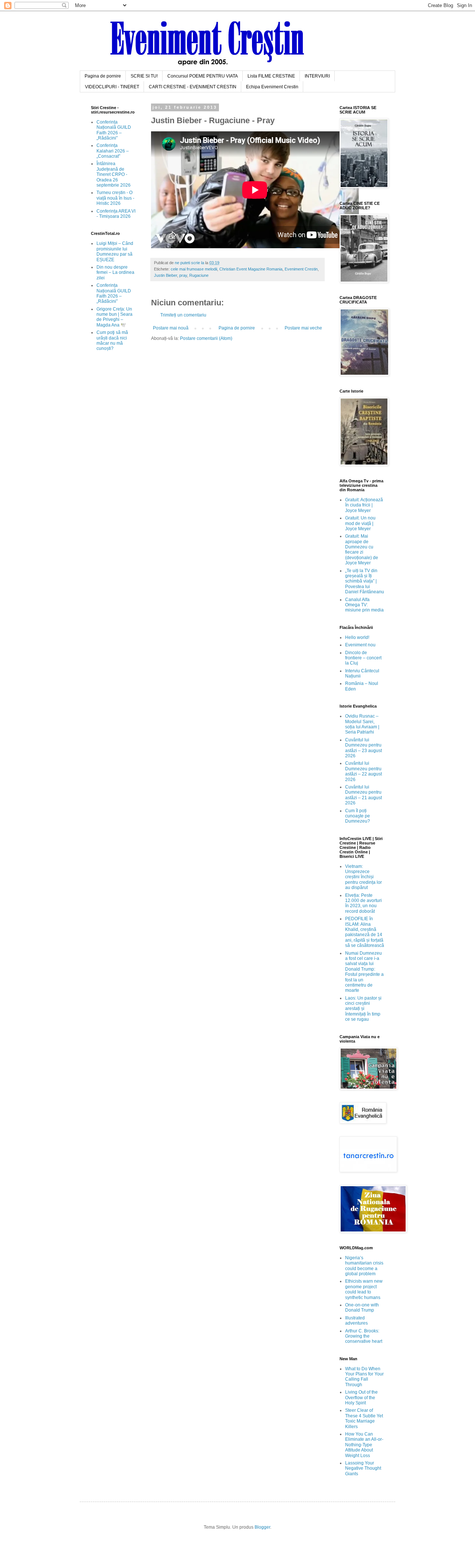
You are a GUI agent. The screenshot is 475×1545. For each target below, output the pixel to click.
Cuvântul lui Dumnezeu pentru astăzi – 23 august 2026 (363, 747)
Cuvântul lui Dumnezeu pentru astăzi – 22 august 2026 (363, 771)
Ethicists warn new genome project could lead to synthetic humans (364, 1289)
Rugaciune (199, 275)
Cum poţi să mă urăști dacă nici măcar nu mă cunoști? (112, 340)
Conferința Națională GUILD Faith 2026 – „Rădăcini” (113, 130)
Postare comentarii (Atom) (206, 338)
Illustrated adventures (356, 1320)
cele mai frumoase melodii (194, 269)
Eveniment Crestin (301, 269)
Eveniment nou (360, 644)
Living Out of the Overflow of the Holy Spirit (361, 1397)
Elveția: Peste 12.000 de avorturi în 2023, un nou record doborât (363, 903)
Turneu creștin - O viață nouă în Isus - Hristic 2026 (115, 198)
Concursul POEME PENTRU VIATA (202, 76)
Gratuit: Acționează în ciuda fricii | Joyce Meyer (364, 505)
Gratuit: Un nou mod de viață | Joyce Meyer (360, 523)
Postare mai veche (303, 328)
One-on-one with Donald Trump (362, 1307)
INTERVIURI (317, 76)
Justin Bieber (165, 275)
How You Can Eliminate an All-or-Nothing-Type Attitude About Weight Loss (364, 1444)
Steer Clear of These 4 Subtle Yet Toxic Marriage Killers (364, 1418)
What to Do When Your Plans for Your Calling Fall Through (364, 1376)
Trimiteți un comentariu (183, 315)
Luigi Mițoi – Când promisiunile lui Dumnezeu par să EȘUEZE (114, 251)
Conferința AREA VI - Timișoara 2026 (115, 214)
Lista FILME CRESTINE (271, 76)
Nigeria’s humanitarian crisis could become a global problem (364, 1265)
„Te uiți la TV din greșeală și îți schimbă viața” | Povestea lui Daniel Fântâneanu (364, 581)
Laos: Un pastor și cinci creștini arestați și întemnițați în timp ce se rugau (363, 1008)
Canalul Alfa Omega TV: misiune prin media (364, 605)
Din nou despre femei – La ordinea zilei (115, 273)
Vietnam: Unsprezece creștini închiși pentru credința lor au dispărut (363, 877)
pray (183, 275)
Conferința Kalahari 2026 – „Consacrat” (112, 151)
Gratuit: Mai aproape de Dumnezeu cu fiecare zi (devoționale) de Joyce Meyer (361, 549)
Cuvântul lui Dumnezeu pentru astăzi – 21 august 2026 (363, 795)
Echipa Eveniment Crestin (272, 86)
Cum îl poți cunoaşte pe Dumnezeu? (357, 816)
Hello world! (357, 637)
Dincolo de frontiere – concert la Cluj (363, 658)
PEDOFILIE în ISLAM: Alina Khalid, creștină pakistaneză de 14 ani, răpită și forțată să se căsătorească (364, 932)
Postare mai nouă (171, 328)
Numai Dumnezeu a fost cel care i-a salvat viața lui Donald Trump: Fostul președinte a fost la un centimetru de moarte (364, 972)
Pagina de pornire (103, 76)
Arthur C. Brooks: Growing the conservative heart (363, 1336)
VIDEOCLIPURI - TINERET (112, 86)
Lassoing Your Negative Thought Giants (363, 1468)
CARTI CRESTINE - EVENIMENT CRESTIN (192, 86)
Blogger (262, 1527)
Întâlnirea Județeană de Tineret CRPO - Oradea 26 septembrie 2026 (113, 174)
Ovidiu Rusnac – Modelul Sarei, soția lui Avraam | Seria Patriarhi (362, 724)
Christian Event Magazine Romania (250, 269)
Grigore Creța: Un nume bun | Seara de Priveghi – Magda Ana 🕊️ (114, 317)
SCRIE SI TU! (144, 76)
